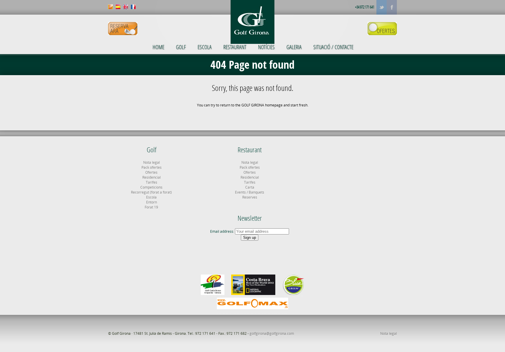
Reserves (249, 197)
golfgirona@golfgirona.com (272, 333)
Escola (205, 47)
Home (158, 47)
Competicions (151, 187)
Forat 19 (151, 207)
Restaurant (234, 47)
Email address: (222, 231)
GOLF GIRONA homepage (262, 105)
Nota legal (151, 162)
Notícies (266, 47)
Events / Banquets (249, 192)
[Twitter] (381, 7)
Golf (181, 47)
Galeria (294, 47)
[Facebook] (392, 7)
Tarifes (151, 182)
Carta (249, 187)
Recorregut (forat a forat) (151, 192)
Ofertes (151, 172)
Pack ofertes (151, 167)
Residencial (151, 177)
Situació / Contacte (333, 47)
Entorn (151, 202)
